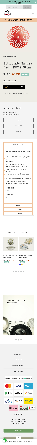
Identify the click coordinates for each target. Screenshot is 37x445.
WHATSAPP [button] (18, 125)
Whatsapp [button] (18, 430)
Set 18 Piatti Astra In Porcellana (27, 256)
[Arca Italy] (7, 13)
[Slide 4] (21, 271)
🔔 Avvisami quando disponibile (14, 87)
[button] (32, 13)
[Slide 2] (16, 271)
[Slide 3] (18, 271)
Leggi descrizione (9, 80)
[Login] (20, 13)
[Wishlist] (24, 13)
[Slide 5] (23, 271)
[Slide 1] (13, 271)
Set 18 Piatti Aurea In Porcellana (12, 256)
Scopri (23, 19)
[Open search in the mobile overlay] (18, 7)
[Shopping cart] (27, 13)
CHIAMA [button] (18, 131)
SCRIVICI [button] (18, 120)
